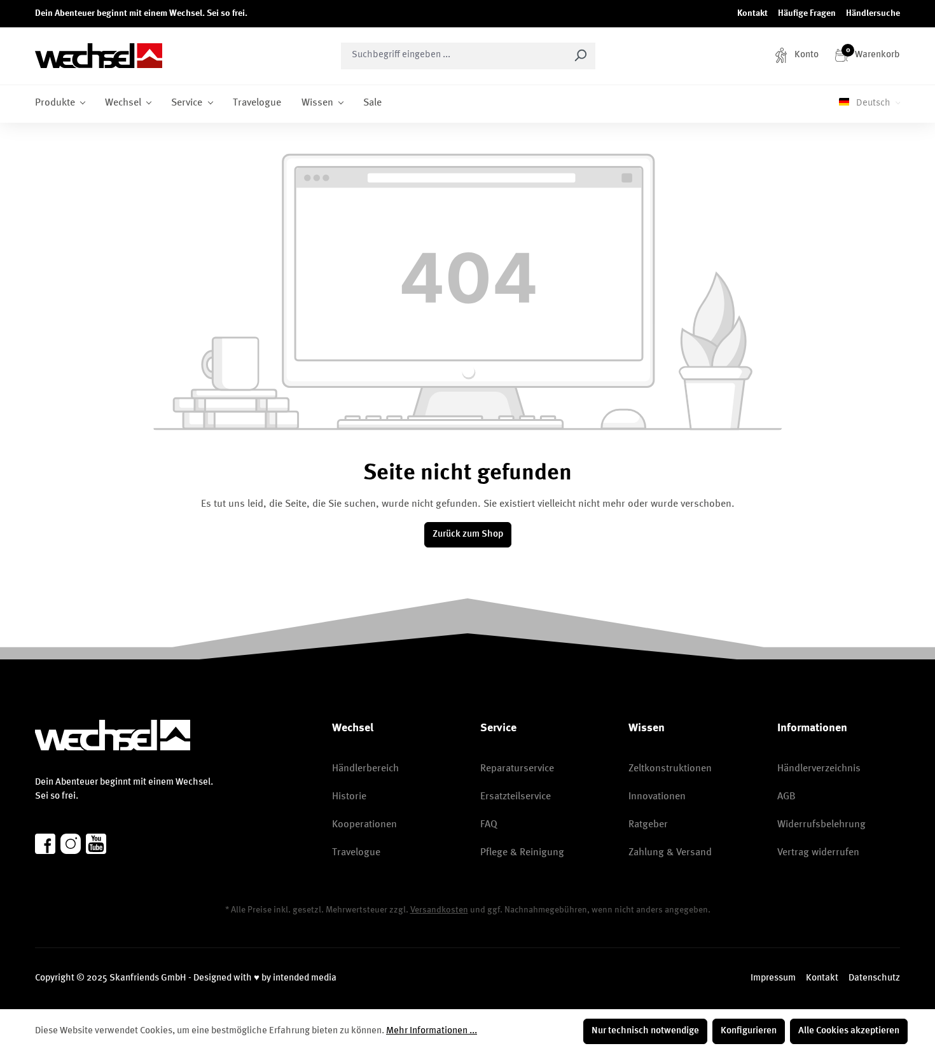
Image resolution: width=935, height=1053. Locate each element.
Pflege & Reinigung (522, 853)
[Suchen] (580, 56)
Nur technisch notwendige (645, 1031)
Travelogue (356, 853)
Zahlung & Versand (670, 853)
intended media (304, 978)
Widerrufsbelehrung (821, 825)
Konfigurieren (749, 1031)
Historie (349, 797)
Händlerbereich (365, 769)
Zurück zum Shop (468, 534)
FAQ (488, 825)
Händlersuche (873, 13)
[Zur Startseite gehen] (98, 55)
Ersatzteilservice (515, 797)
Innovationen (657, 797)
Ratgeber (648, 825)
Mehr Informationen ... (431, 1031)
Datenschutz (874, 978)
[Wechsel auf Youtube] (96, 844)
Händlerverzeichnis (819, 769)
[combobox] (453, 56)
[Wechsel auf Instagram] (70, 844)
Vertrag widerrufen (818, 853)
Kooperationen (364, 825)
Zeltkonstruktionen (670, 769)
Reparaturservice (517, 769)
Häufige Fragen (807, 13)
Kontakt (752, 13)
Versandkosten (439, 909)
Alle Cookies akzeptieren (848, 1031)
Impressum (773, 978)
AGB (786, 797)
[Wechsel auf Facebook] (45, 844)
